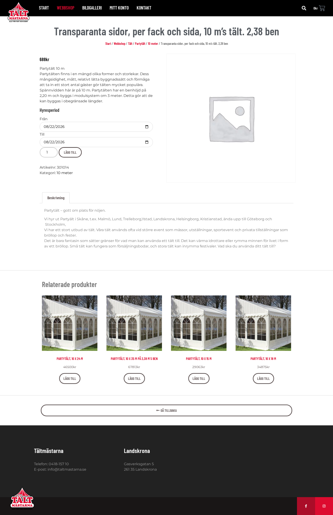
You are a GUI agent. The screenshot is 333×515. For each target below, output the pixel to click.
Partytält (140, 43)
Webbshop (65, 7)
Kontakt (144, 7)
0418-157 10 (59, 464)
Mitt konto (119, 7)
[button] (304, 8)
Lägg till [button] (69, 378)
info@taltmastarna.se (67, 469)
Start (44, 7)
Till (42, 134)
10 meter (153, 43)
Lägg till (70, 152)
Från (44, 119)
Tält (130, 43)
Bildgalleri (92, 7)
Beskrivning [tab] (56, 197)
